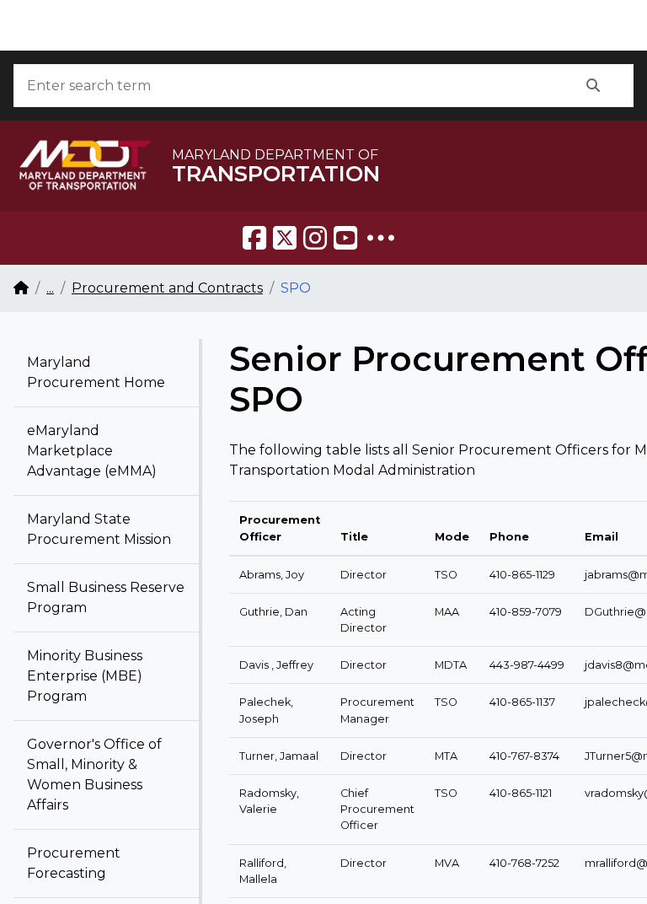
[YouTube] (345, 237)
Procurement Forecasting (73, 863)
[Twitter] (285, 237)
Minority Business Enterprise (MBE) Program (84, 676)
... (50, 288)
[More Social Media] (381, 237)
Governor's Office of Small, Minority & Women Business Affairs (94, 774)
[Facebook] (254, 237)
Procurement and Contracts (167, 288)
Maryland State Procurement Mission (99, 529)
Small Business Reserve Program (105, 597)
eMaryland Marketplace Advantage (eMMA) (92, 450)
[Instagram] (315, 237)
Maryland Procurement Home (96, 372)
